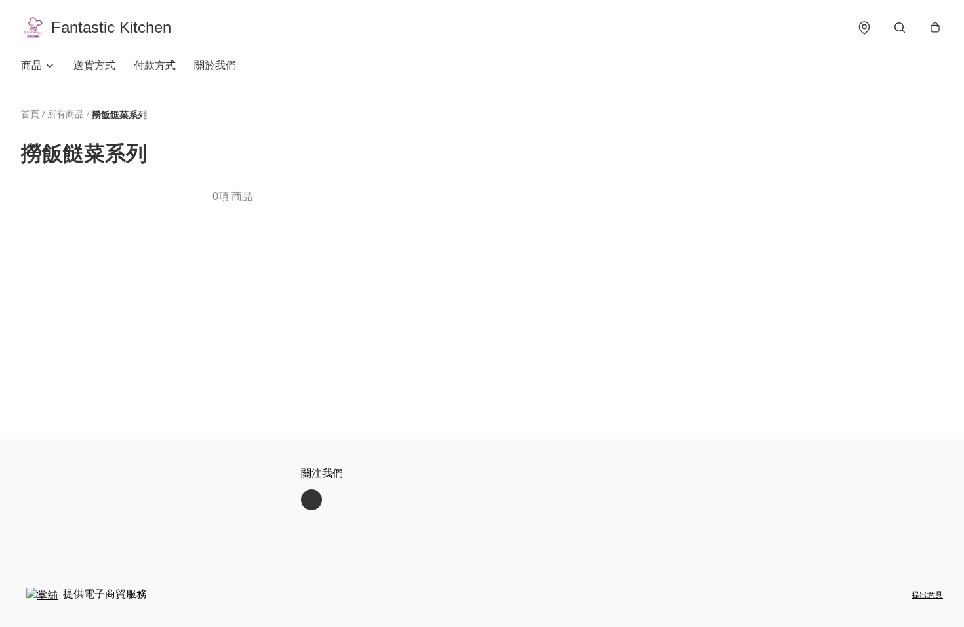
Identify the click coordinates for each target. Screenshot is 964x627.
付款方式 (155, 65)
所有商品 (65, 114)
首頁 (30, 114)
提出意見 (927, 594)
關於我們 (215, 65)
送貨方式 (94, 65)
